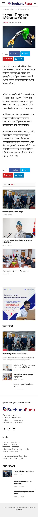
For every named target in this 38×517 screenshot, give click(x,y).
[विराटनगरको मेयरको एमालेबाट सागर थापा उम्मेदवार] (7, 494)
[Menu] (3, 3)
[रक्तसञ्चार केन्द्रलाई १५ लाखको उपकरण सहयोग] (7, 386)
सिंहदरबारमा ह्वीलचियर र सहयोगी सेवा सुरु (13, 212)
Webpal (19, 509)
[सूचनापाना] (20, 3)
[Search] (35, 3)
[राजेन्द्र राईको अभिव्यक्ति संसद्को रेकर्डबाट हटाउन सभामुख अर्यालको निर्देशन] (19, 228)
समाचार (4, 349)
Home (4, 9)
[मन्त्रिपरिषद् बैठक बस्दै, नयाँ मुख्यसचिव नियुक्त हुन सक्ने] (19, 258)
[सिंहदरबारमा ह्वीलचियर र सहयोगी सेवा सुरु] (19, 199)
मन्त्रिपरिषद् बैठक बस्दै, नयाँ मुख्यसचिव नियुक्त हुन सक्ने (16, 271)
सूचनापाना (6, 22)
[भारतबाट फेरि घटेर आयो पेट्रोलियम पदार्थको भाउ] (19, 37)
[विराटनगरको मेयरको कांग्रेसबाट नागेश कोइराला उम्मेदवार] (7, 483)
